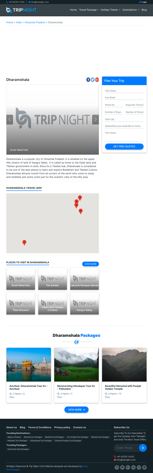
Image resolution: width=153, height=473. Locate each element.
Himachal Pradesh (35, 22)
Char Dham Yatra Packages (18, 449)
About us (11, 427)
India (19, 22)
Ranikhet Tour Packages (54, 437)
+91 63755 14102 (17, 2)
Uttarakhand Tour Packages (41, 441)
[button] (80, 198)
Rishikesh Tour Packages (17, 441)
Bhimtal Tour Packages (33, 437)
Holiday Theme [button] (109, 9)
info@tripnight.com (40, 2)
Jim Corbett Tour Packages (77, 437)
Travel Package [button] (88, 9)
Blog (144, 9)
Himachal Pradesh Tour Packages (68, 441)
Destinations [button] (130, 9)
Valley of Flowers (14, 437)
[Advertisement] (76, 53)
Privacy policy (62, 427)
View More (90, 264)
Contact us (79, 427)
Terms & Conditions (39, 427)
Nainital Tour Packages (100, 437)
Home (74, 9)
